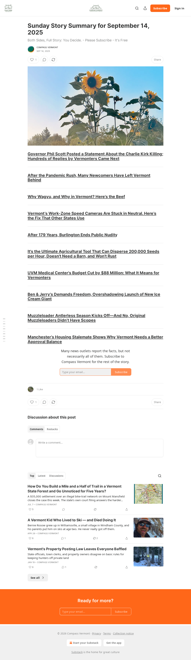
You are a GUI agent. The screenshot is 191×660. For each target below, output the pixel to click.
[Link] (22, 156)
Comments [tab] (36, 429)
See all (35, 577)
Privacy (96, 633)
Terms (107, 633)
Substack (77, 652)
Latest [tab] (42, 475)
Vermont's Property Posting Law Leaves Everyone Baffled (77, 549)
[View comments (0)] (44, 59)
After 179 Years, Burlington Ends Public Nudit (71, 234)
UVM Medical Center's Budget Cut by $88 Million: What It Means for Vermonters (93, 275)
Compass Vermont (47, 47)
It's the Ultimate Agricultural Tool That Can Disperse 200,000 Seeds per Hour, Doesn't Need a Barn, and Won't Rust (93, 253)
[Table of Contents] (4, 330)
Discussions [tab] (56, 475)
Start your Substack (85, 643)
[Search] (137, 8)
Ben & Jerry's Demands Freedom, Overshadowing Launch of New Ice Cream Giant (94, 296)
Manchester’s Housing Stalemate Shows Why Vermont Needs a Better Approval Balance (95, 339)
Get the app (113, 643)
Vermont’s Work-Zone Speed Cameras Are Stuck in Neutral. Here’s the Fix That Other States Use (92, 215)
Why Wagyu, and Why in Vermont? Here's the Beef (76, 196)
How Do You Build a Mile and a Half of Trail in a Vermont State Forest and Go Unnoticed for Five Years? (74, 488)
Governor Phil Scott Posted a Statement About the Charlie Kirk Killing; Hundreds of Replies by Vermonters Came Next (95, 156)
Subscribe (160, 8)
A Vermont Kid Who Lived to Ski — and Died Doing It (72, 520)
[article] (95, 498)
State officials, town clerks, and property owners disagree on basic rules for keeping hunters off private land (76, 556)
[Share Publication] (145, 8)
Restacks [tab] (52, 429)
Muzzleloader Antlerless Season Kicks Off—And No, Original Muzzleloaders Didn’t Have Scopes (86, 318)
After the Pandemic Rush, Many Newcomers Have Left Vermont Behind (89, 177)
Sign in (179, 8)
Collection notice (123, 633)
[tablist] (44, 429)
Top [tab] (32, 475)
